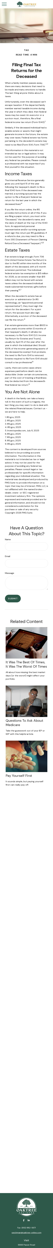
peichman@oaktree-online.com (26, 1232)
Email (7, 556)
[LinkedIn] (29, 1220)
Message (9, 573)
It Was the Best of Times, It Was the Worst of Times (26, 664)
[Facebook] (24, 1220)
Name (8, 539)
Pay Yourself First (19, 775)
